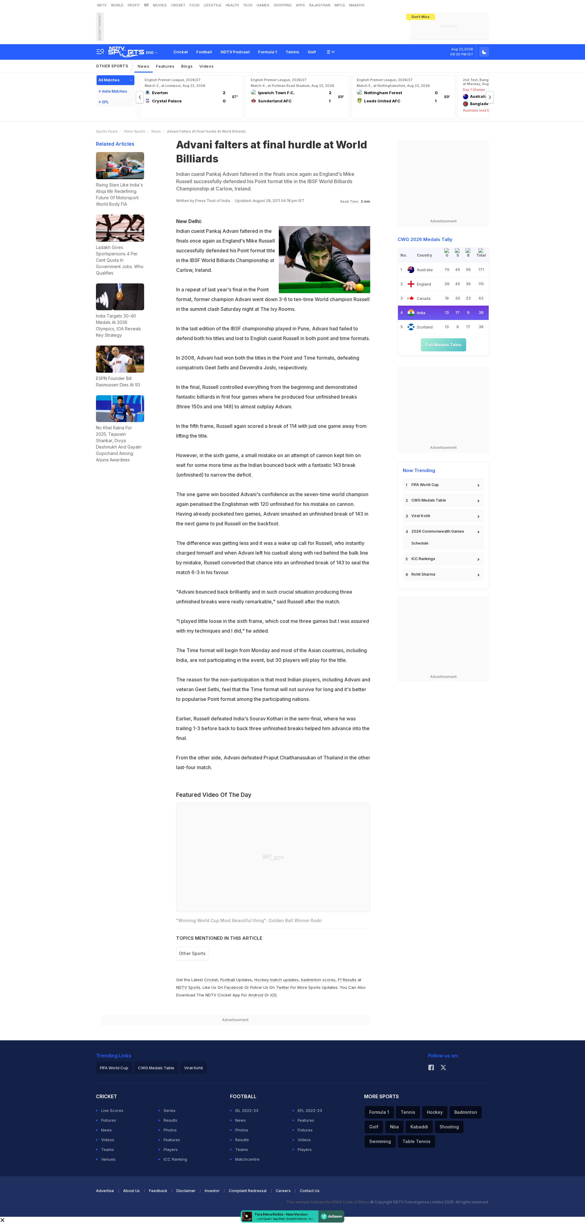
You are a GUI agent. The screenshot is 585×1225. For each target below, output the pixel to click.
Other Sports (112, 66)
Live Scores (112, 1110)
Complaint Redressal (248, 1190)
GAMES (263, 5)
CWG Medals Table (428, 500)
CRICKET (178, 5)
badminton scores (318, 979)
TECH (247, 5)
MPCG (340, 5)
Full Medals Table (443, 344)
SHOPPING (283, 5)
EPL (105, 102)
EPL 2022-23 (310, 1110)
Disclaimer (186, 1190)
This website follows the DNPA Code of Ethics (328, 1202)
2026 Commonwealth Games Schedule (437, 537)
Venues (108, 1159)
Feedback (158, 1190)
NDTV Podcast (235, 51)
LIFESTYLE (213, 5)
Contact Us (310, 1190)
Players (171, 1149)
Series (170, 1110)
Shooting (449, 1126)
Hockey (435, 1112)
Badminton (465, 1112)
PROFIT (134, 5)
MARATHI (356, 5)
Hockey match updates (276, 979)
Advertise (105, 1190)
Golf (312, 51)
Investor (212, 1190)
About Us (131, 1190)
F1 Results (348, 979)
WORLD (117, 5)
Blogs (187, 66)
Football (204, 51)
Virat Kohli (420, 515)
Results (170, 1120)
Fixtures (108, 1120)
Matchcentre (247, 1159)
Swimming (380, 1141)
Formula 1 (267, 51)
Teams (107, 1149)
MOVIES (160, 5)
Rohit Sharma (423, 574)
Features (165, 66)
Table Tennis (416, 1141)
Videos (206, 66)
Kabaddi (419, 1126)
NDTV (102, 5)
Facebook (233, 987)
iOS (273, 994)
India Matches (114, 91)
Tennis (292, 51)
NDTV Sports (188, 987)
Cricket (180, 51)
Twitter (282, 987)
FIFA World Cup (425, 484)
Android (255, 994)
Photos (170, 1129)
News (143, 66)
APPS (300, 5)
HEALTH (232, 5)
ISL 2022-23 (246, 1110)
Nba (394, 1126)
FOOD (195, 5)
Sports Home (107, 131)
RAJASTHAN (319, 5)
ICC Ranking (175, 1159)
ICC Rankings (423, 558)
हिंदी (146, 5)
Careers (283, 1190)
